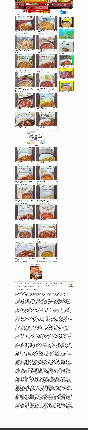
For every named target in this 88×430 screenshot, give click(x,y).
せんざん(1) (33, 299)
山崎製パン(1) (59, 378)
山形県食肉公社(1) (19, 379)
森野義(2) (55, 387)
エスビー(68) (18, 310)
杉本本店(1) (30, 386)
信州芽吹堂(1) (63, 362)
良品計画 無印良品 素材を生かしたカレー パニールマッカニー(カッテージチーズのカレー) (25, 201)
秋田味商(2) (55, 395)
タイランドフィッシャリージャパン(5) (58, 329)
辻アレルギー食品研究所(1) (32, 403)
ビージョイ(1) (31, 339)
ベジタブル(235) (51, 343)
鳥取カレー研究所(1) (30, 408)
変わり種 (25, 33)
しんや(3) (18, 299)
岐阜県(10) (45, 379)
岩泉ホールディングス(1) (26, 380)
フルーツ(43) (18, 342)
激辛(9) (50, 391)
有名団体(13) (62, 385)
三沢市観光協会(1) (48, 355)
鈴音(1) (28, 404)
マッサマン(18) (44, 345)
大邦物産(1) (18, 374)
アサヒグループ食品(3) (53, 303)
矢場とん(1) (25, 394)
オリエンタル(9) (32, 313)
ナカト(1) (40, 334)
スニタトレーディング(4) (29, 327)
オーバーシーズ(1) (66, 313)
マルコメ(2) (33, 346)
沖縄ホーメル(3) (45, 389)
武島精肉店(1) (44, 388)
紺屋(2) (17, 397)
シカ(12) (31, 324)
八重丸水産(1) (69, 363)
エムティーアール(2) (49, 311)
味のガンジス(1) (62, 369)
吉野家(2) (40, 369)
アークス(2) (18, 307)
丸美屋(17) (33, 359)
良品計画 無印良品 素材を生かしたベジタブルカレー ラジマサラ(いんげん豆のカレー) (47, 89)
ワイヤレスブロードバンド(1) (21, 354)
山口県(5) (53, 378)
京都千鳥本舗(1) (38, 360)
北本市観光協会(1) (40, 365)
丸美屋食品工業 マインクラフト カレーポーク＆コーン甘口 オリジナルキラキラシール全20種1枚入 (66, 41)
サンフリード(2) (19, 324)
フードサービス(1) (39, 342)
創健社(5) (64, 364)
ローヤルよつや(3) (68, 353)
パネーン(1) (48, 337)
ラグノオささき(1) (66, 351)
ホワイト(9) (68, 344)
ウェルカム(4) (68, 308)
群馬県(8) (68, 397)
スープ (45, 33)
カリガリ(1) (36, 316)
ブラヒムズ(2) (52, 342)
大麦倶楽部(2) (53, 374)
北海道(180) (53, 365)
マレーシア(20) (19, 347)
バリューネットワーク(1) (33, 337)
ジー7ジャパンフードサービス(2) (57, 326)
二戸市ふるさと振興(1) (63, 359)
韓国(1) (23, 406)
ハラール (53, 261)
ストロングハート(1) (19, 327)
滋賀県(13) (35, 391)
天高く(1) (65, 374)
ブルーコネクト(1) (65, 342)
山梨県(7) (26, 379)
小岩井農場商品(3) (25, 378)
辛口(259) (18, 403)
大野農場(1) (24, 374)
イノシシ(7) (49, 308)
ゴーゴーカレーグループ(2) (29, 321)
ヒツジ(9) (57, 337)
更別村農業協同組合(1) (49, 385)
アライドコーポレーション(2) (61, 304)
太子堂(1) (70, 374)
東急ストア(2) (63, 386)
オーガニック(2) (49, 313)
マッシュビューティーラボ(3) (54, 345)
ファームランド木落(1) (29, 341)
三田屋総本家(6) (56, 355)
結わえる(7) (23, 397)
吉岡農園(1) (29, 369)
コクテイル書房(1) (45, 320)
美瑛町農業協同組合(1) (61, 397)
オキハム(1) (18, 313)
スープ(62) (25, 328)
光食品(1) (41, 363)
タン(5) (36, 330)
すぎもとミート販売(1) (25, 299)
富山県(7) (57, 377)
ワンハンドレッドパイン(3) (49, 354)
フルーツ (45, 203)
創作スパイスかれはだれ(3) (56, 364)
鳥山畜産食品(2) (57, 408)
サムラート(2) (27, 322)
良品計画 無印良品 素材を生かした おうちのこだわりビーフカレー (25, 220)
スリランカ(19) (19, 328)
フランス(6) (63, 341)
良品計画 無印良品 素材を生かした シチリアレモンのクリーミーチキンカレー (47, 201)
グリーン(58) (41, 319)
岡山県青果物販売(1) (57, 379)
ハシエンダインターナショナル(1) (52, 336)
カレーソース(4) (42, 316)
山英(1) (35, 379)
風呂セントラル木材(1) (38, 406)
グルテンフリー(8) (69, 319)
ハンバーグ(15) (19, 337)
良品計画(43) (55, 398)
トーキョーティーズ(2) (54, 333)
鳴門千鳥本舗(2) (69, 408)
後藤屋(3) (70, 381)
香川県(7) (42, 407)
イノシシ (43, 130)
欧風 (28, 165)
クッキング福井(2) (52, 318)
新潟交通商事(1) (47, 382)
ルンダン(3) (44, 352)
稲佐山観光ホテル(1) (24, 396)
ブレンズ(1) (25, 343)
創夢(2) (69, 364)
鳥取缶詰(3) (51, 408)
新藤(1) (58, 382)
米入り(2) (37, 396)
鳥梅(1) (63, 408)
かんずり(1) (29, 295)
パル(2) (53, 337)
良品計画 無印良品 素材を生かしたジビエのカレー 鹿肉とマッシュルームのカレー (25, 162)
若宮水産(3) (34, 399)
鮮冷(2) (23, 408)
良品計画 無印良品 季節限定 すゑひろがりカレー (25, 31)
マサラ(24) (31, 345)
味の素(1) (18, 370)
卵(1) (41, 368)
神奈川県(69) (54, 394)
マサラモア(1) (37, 345)
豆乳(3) (17, 402)
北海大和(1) (47, 365)
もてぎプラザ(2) (19, 302)
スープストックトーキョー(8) (34, 328)
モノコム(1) (71, 348)
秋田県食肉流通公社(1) (68, 395)
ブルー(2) (58, 342)
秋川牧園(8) (49, 395)
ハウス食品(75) (42, 336)
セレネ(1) (56, 328)
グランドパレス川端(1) (28, 319)
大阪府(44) (40, 374)
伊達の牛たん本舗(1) (36, 361)
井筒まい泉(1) (31, 360)
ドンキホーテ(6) (19, 334)
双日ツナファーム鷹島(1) (64, 368)
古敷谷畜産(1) (18, 369)
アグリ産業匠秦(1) (44, 303)
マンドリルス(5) (26, 347)
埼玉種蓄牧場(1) (64, 371)
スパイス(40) (38, 327)
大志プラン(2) (28, 373)
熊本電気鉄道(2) (65, 391)
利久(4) (28, 364)
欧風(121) (38, 388)
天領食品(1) (60, 374)
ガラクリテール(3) (19, 317)
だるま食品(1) (49, 299)
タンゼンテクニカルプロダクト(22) (46, 330)
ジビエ (47, 130)
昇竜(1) (32, 385)
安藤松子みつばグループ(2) (37, 376)
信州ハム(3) (51, 362)
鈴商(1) (24, 404)
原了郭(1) (45, 368)
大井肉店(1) (25, 372)
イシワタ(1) (36, 308)
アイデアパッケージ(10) (27, 303)
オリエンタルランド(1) (41, 313)
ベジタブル (21, 72)
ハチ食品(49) (62, 336)
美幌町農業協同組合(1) (52, 397)
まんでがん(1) (30, 301)
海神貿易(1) (43, 390)
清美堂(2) (60, 390)
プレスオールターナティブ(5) (34, 343)
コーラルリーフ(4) (19, 321)
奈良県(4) (29, 376)
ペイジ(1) (69, 343)
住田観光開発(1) (49, 361)
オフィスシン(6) (25, 313)
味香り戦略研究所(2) (29, 370)
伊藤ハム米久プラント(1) (20, 361)
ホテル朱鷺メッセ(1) (53, 344)
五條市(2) (18, 360)
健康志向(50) (27, 363)
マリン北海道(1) (19, 346)
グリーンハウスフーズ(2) (49, 319)
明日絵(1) (37, 385)
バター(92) (25, 337)
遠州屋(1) (49, 403)
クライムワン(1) (68, 318)
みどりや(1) (45, 301)
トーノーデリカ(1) (63, 333)
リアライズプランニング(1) (29, 352)
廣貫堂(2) (65, 381)
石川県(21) (36, 394)
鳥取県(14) (45, 408)
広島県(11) (47, 381)
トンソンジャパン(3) (39, 333)
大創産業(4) (47, 372)
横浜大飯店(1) (65, 387)
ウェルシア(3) (18, 309)
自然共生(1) (44, 398)
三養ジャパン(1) (48, 356)
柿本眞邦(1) (28, 387)
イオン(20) (18, 308)
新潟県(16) (53, 382)
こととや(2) (35, 296)
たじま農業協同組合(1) (41, 299)
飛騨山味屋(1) (52, 406)
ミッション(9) (47, 347)
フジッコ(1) (57, 341)
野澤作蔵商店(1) (68, 403)
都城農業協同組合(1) (56, 403)
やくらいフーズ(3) (32, 302)
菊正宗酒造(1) (50, 399)
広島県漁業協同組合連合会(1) (56, 381)
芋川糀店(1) (61, 398)
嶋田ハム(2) (68, 380)
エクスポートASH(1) (54, 309)
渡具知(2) (65, 390)
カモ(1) (22, 316)
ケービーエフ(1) (38, 320)
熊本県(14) (59, 391)
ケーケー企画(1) (30, 320)
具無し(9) (23, 364)
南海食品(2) (18, 368)
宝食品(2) (45, 376)
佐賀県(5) (25, 362)
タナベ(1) (32, 330)
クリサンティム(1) (19, 319)
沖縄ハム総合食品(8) (37, 389)
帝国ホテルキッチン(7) (33, 381)
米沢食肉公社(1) (50, 396)
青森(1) (41, 405)
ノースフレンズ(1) (60, 335)
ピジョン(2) (49, 339)
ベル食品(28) (63, 343)
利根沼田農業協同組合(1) (35, 364)
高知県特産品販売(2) (69, 407)
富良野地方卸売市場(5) (64, 377)
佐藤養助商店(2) (19, 362)
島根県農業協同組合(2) (42, 380)
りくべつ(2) (61, 302)
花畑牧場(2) (18, 399)
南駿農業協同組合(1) (35, 368)
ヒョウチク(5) (32, 338)
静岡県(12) (18, 406)
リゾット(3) (38, 352)
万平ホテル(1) (18, 355)
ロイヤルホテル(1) (54, 353)
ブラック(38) (46, 342)
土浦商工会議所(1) (51, 371)
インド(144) (54, 308)
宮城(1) (50, 376)
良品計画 (18, 14)
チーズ (33, 130)
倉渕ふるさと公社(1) (19, 363)
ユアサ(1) (51, 350)
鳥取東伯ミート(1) (38, 408)
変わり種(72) (18, 372)
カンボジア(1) (64, 316)
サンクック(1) (56, 322)
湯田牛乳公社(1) (29, 391)
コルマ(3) (58, 320)
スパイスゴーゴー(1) (53, 327)
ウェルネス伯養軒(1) (26, 309)
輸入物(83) (70, 402)
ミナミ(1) (58, 347)
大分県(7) (30, 372)
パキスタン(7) (41, 337)
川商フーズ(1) (18, 381)
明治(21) (41, 385)
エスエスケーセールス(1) (64, 309)
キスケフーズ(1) (27, 317)
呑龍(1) (56, 369)
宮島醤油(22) (67, 376)
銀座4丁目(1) (33, 404)
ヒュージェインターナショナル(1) (22, 338)
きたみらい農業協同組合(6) (55, 295)
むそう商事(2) (60, 301)
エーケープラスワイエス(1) (53, 312)
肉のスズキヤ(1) (25, 398)
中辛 (28, 33)
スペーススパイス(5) (62, 327)
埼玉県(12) (58, 371)
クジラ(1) (46, 318)
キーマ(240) (29, 318)
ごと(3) (59, 296)
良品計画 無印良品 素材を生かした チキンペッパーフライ (25, 108)
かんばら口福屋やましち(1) (37, 295)
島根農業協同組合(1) (50, 380)
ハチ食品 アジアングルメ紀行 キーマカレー (66, 27)
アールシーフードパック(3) (48, 307)
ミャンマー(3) (69, 347)
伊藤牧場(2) (29, 361)
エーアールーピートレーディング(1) (32, 312)
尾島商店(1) (38, 378)
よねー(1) (55, 302)
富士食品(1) (52, 377)
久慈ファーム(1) (54, 359)
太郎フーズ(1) (23, 376)
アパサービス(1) (46, 304)
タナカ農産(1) (26, 330)
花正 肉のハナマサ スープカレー (64, 78)
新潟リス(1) (40, 382)
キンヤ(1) (23, 318)
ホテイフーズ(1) (30, 344)
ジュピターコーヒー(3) (46, 326)
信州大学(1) (57, 362)
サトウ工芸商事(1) (64, 321)
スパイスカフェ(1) (45, 327)
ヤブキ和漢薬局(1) (31, 350)
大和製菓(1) (61, 372)
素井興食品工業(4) (69, 396)
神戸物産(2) (71, 394)
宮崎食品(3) (32, 377)
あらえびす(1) (25, 294)
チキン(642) (64, 330)
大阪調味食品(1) (46, 374)
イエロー (45, 184)
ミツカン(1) (53, 347)
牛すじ (45, 72)
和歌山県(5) (37, 370)
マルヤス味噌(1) (62, 346)
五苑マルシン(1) (24, 360)
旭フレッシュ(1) (26, 385)
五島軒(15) (70, 359)
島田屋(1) (58, 380)
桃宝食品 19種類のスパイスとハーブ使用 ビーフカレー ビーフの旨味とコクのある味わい (66, 66)
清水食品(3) (55, 390)
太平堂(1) (18, 376)
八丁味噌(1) (58, 363)
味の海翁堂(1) (69, 369)
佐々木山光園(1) (57, 361)
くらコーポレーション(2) (20, 296)
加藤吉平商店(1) (19, 365)
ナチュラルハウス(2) (56, 334)
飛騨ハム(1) (46, 406)
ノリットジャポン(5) (51, 335)
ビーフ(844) (38, 339)
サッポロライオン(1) (55, 321)
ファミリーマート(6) (19, 341)
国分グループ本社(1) (19, 371)
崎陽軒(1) (63, 380)
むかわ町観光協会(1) (52, 301)
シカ (20, 165)
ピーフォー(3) (68, 339)
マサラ (48, 91)
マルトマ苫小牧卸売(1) (47, 346)
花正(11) (66, 398)
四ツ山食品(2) (57, 370)
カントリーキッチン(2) (57, 316)
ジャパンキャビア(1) (30, 326)
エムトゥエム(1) (58, 311)
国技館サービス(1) (35, 371)
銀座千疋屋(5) (40, 404)
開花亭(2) (25, 405)
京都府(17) (44, 360)
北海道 (51, 33)
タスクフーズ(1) (19, 330)
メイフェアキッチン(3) (38, 348)
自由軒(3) (49, 398)
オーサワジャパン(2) (57, 313)
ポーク (23, 130)
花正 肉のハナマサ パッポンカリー (65, 91)
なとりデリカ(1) (67, 299)
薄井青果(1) (57, 399)
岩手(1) (64, 379)
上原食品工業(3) (55, 356)
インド (26, 72)
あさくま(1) (61, 293)
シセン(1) (53, 324)
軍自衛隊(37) (55, 402)
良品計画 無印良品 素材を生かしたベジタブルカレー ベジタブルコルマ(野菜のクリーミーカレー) (25, 89)
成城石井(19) (34, 382)
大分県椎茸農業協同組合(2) (38, 372)
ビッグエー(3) (70, 338)
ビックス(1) (64, 338)
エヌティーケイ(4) (42, 310)
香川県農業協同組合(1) (49, 407)
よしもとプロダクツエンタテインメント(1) (44, 302)
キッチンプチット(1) (45, 317)
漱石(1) (40, 391)
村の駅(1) (42, 386)
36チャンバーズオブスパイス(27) (25, 293)
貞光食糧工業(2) (28, 402)
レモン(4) (39, 353)
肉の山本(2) (32, 398)
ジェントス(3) (48, 325)
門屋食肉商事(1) (19, 405)
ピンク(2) (54, 339)
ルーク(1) (49, 352)
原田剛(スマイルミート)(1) (53, 368)
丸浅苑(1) (28, 359)
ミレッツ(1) (18, 348)
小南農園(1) (18, 378)
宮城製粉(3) (61, 376)
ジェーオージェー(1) (56, 325)
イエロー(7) (68, 307)
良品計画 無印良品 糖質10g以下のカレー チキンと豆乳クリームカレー (47, 162)
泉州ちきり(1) (37, 390)
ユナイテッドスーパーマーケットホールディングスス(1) (47, 351)
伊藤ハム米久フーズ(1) (63, 360)
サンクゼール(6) (49, 322)
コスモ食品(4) (52, 320)
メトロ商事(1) (46, 348)
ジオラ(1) (18, 326)
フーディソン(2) (31, 342)
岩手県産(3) (18, 380)
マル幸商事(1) (68, 346)
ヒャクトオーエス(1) (64, 337)
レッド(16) (34, 353)
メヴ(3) (66, 348)
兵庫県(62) (18, 364)
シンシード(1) (18, 325)
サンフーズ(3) (26, 324)
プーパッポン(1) (43, 343)
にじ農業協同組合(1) (26, 300)
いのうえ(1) (54, 294)
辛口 (29, 72)
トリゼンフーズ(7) (25, 333)
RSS (44, 428)
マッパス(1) (63, 345)
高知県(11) (62, 407)
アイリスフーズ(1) (36, 303)
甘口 (27, 91)
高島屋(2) (56, 407)
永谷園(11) (23, 389)
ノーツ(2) (66, 335)
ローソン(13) (61, 353)
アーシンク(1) (24, 307)
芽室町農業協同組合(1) (26, 399)
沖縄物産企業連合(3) (62, 389)
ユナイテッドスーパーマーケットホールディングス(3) (25, 351)
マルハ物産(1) (54, 346)
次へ (37, 264)
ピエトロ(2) (44, 339)
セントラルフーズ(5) (19, 329)
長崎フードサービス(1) (56, 404)
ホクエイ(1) (18, 344)
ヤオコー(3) (18, 350)
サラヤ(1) (33, 322)
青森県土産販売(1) (53, 405)
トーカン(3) (46, 333)
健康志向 (47, 165)
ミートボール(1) (25, 348)
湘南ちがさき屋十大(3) (20, 391)
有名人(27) (56, 385)
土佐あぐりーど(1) (43, 371)
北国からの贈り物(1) (27, 365)
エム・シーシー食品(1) (20, 312)
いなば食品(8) (47, 294)
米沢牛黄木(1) (42, 396)
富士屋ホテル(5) (38, 377)
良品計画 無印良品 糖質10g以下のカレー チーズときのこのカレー (25, 182)
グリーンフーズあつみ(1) (60, 319)
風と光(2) (31, 406)
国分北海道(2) (27, 371)
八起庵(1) (63, 363)
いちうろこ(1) (40, 294)
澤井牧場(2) (45, 391)
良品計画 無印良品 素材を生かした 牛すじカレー (47, 69)
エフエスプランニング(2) (63, 310)
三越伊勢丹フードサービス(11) (21, 356)
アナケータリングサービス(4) (36, 304)
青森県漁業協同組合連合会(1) (63, 405)
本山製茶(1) (24, 386)
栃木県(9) (38, 387)
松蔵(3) (17, 387)
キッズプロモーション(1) (36, 317)
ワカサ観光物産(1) (31, 354)
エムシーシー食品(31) (40, 311)
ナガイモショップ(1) (47, 334)
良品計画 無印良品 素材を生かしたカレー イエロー (47, 182)
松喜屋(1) (69, 386)
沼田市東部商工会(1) (29, 390)
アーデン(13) (31, 307)
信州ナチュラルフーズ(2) (42, 362)
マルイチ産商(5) (26, 346)
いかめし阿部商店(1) (33, 294)
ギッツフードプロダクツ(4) (38, 318)
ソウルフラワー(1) (36, 329)
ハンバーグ (30, 130)
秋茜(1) (17, 396)
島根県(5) (34, 380)
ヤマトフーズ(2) (38, 350)
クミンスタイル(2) (60, 318)
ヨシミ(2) (60, 351)
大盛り (45, 242)
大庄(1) (23, 373)
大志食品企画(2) (36, 373)
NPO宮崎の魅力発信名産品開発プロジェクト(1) (40, 293)
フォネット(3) (37, 341)
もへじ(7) (25, 302)
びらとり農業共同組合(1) (49, 300)
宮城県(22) (55, 376)
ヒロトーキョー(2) (40, 338)
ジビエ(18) (23, 326)
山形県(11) (65, 378)
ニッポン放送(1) (19, 335)
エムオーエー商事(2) (31, 311)
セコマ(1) (42, 328)
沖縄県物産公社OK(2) (20, 390)
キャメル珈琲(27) (64, 317)
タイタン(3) (48, 329)
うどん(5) (67, 294)
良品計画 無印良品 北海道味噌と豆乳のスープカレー (47, 31)
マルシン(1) (39, 346)
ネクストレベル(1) (43, 335)
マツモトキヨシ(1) (69, 345)
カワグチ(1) (49, 316)
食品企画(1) (18, 407)
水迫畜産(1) (67, 388)
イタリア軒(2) (42, 308)
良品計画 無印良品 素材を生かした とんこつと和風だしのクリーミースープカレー (25, 50)
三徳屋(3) (42, 355)
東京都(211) (57, 386)
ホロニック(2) (61, 344)
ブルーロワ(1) (18, 343)
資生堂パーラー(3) (36, 402)
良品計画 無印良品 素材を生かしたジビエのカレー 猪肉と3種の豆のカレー (47, 127)
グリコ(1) (35, 319)
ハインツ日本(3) (29, 336)
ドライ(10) (70, 333)
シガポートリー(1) (38, 324)
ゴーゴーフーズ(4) (39, 321)
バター (23, 203)
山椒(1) (31, 379)
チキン (42, 33)
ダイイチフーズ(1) (57, 330)
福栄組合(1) (44, 395)
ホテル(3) (36, 344)
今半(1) (56, 360)
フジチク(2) (52, 341)
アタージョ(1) (61, 303)
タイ (48, 184)
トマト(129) (18, 333)
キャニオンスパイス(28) (55, 317)
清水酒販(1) (49, 390)
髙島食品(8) (18, 408)
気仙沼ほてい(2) (60, 388)
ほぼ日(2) (67, 300)
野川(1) (62, 403)
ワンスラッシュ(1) (40, 354)
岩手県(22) (69, 379)
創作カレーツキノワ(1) (45, 364)
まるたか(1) (18, 301)
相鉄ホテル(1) (18, 394)
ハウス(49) (36, 336)
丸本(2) (24, 359)
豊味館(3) (22, 402)
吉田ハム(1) (35, 369)
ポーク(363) (18, 345)
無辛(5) (54, 391)
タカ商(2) (68, 329)
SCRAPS (51, 428)
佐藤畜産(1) (69, 361)
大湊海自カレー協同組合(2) (45, 373)
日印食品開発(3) (70, 382)
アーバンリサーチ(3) (38, 307)
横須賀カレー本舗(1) (19, 388)
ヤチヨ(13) (24, 350)
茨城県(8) (39, 399)
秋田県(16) (61, 395)
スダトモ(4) (67, 326)
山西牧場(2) (40, 379)
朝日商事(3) (18, 386)
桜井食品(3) (50, 387)
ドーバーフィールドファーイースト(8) (30, 334)
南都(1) (28, 368)
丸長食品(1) (48, 359)
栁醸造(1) (33, 387)
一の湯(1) (64, 354)
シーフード (21, 33)
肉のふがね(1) (18, 398)
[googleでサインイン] (67, 14)
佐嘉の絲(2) (63, 361)
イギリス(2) (24, 308)
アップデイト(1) (26, 304)
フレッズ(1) (25, 342)
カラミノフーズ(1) (29, 316)
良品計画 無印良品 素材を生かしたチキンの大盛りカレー (47, 239)
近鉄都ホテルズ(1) (42, 403)
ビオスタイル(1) (57, 338)
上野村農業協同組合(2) (64, 356)
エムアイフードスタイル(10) (21, 311)
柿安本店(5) (23, 387)
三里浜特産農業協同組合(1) (33, 356)
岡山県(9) (51, 379)
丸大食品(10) (18, 359)
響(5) (27, 406)
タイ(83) (43, 329)
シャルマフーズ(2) (60, 324)
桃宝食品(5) (44, 387)
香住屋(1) (37, 407)
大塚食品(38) (67, 372)
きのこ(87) (63, 295)
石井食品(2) (31, 394)
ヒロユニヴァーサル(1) (49, 338)
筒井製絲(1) (32, 396)
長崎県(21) (64, 404)
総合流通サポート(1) (34, 397)
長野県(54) (69, 404)
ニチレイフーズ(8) (65, 334)
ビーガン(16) (25, 339)
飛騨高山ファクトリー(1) (61, 406)
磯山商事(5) (42, 394)
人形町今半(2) (50, 360)
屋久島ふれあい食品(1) (46, 378)
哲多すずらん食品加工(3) (44, 370)
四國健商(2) (69, 370)
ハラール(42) (68, 336)
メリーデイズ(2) (53, 348)
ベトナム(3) (58, 343)
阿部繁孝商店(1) (31, 405)
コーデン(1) (64, 320)
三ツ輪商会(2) (31, 355)
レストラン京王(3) (19, 353)
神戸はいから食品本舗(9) (63, 394)
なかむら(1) (55, 299)
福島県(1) (38, 395)
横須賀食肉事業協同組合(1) (30, 388)
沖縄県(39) (70, 389)
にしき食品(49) (19, 300)
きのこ (25, 165)
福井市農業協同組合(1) (20, 395)
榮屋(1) (60, 387)
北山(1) (34, 365)
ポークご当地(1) (25, 345)
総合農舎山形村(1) (43, 397)
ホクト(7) (23, 344)
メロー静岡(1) (60, 348)
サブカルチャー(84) (19, 322)
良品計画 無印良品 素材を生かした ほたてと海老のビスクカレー (47, 108)
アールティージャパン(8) (59, 307)
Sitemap (47, 428)
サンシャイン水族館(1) (64, 322)
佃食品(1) (43, 361)
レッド (45, 222)
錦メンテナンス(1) (47, 404)
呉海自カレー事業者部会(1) (48, 369)
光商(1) (37, 363)
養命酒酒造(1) (31, 407)
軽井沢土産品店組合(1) (63, 402)
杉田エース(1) (36, 386)
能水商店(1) (38, 398)
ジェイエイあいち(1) (40, 325)
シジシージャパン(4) (46, 324)
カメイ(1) (18, 316)
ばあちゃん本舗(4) (40, 300)
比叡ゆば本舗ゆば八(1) (52, 388)
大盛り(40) (67, 373)
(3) (16, 293)
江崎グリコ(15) (29, 389)
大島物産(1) (18, 373)
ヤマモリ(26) (45, 350)
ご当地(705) (64, 296)
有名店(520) (68, 385)
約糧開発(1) (63, 396)
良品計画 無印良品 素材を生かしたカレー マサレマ (47, 259)
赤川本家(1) (43, 402)
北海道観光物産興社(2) (61, 365)
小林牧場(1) (32, 378)
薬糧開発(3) (69, 399)
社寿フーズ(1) (48, 394)
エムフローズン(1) (66, 311)
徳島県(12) (18, 382)
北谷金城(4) (68, 365)
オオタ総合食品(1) (68, 312)
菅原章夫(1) (45, 399)
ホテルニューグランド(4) (44, 344)
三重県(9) (41, 356)
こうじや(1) (29, 296)
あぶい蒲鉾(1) (18, 294)
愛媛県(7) (23, 382)
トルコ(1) (32, 333)
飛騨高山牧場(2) (70, 406)
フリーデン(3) (69, 341)
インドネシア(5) (61, 308)
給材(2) (27, 397)
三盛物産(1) (63, 355)
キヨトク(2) (18, 318)
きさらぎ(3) (46, 295)
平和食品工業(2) (41, 381)
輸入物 (50, 261)
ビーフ (42, 72)
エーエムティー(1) (43, 312)
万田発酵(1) (25, 355)
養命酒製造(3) (24, 407)
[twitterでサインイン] (61, 14)
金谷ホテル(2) (18, 404)
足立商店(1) (49, 402)
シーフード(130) (32, 325)
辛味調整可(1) (23, 403)
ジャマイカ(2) (38, 326)
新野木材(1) (63, 382)
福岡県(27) (33, 395)
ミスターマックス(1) (39, 347)
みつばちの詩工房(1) (38, 301)
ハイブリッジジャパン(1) (20, 336)
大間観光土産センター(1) (32, 374)
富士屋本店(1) (45, 377)
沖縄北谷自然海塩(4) (53, 389)
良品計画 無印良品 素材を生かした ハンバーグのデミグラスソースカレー (25, 127)
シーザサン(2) (25, 325)
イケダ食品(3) (30, 308)
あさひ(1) (66, 293)
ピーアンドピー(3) (61, 339)
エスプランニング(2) (33, 310)
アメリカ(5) (52, 304)
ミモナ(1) (63, 347)
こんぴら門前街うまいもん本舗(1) (50, 296)
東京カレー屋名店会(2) (49, 386)
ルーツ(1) (54, 352)
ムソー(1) (31, 348)
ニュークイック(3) (27, 335)
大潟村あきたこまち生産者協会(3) (57, 373)
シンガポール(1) (68, 324)
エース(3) (61, 312)
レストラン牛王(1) (27, 353)
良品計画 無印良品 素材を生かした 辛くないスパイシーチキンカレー (25, 239)
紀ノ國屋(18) (56, 396)
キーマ (50, 130)
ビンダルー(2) (18, 339)
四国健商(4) (64, 370)
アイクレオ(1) (18, 303)
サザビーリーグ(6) (47, 321)
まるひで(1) (24, 301)
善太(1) (52, 370)
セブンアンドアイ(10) (49, 328)
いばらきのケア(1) (60, 294)
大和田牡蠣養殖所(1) (54, 372)
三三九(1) (37, 355)
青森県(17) (46, 405)
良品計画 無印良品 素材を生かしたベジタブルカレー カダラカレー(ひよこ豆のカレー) (25, 69)
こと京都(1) (40, 296)
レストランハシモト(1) (62, 352)
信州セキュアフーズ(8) (33, 362)
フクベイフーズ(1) (45, 341)
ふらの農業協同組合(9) (60, 300)
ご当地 (48, 33)
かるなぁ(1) (23, 295)
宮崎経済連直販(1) (25, 377)
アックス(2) (68, 303)
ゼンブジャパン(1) (28, 329)
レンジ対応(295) (46, 353)
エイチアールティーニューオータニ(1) (42, 309)
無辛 (23, 242)
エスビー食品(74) (26, 310)
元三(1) (32, 363)
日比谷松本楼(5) (19, 385)
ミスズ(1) (32, 347)
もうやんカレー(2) (68, 301)
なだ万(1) (60, 299)
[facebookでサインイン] (64, 14)
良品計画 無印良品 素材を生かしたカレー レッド (47, 220)
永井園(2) (18, 389)
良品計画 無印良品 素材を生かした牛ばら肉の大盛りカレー (25, 259)
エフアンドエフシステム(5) (52, 310)
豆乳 (45, 165)
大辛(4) (72, 373)
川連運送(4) (25, 381)
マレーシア (46, 261)
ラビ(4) (17, 352)
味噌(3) (22, 370)
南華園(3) (23, 368)
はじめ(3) (33, 300)
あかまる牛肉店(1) (54, 293)
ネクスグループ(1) (35, 335)
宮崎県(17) (18, 377)
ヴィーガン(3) (58, 354)
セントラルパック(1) (63, 328)
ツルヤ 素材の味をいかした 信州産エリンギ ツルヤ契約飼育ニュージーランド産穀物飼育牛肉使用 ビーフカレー (66, 53)
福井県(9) (27, 395)
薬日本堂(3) (63, 399)
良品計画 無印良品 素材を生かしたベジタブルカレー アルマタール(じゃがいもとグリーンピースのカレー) (47, 50)
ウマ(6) (33, 309)
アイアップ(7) (66, 302)
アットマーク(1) (19, 304)
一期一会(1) (70, 354)
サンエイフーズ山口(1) (40, 322)
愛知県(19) (28, 382)
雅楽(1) (37, 405)
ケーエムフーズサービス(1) (21, 320)
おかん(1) (18, 295)
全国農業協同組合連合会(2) (49, 363)
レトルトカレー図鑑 (39, 428)
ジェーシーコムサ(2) (64, 325)
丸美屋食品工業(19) (40, 359)
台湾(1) (24, 369)
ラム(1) (22, 352)
